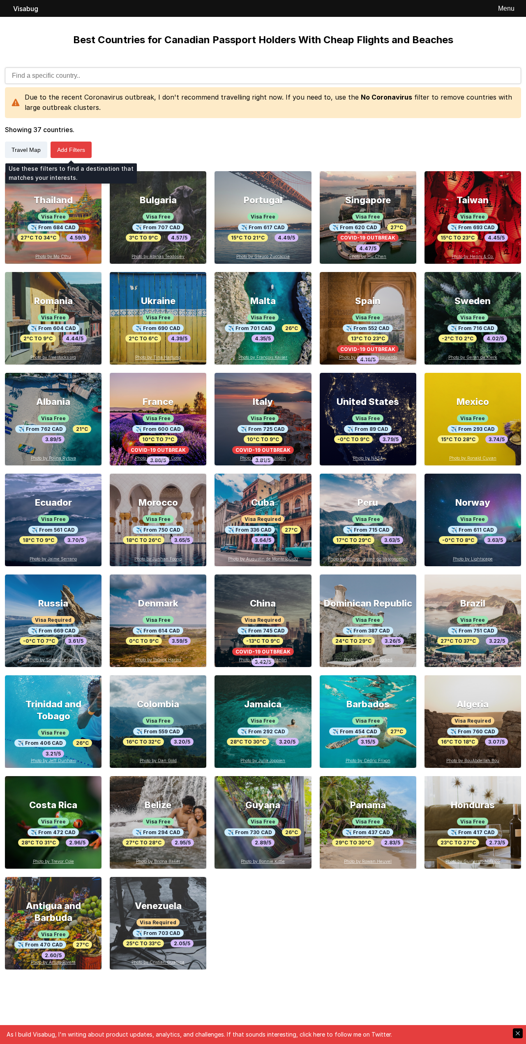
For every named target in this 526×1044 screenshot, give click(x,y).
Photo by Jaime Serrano (53, 558)
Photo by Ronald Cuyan (472, 458)
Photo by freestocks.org (53, 357)
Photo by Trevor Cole (53, 861)
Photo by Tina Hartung (158, 357)
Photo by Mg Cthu (53, 256)
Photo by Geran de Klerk (472, 357)
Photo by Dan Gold (158, 760)
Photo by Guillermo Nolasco (472, 861)
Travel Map (26, 149)
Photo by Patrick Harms (158, 659)
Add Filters (71, 149)
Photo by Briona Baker (158, 861)
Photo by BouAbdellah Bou (472, 760)
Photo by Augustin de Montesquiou (263, 558)
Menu (506, 8)
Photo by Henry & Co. (473, 256)
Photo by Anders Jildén (263, 458)
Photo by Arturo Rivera (53, 962)
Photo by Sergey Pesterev (53, 659)
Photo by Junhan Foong (158, 558)
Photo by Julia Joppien (262, 760)
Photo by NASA (368, 458)
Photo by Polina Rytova (53, 458)
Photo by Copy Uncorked (368, 659)
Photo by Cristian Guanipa (158, 962)
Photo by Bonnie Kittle (263, 861)
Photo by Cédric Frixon (368, 760)
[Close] (518, 1033)
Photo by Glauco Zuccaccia (263, 256)
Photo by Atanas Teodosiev (158, 256)
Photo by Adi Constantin (263, 659)
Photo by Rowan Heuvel (368, 861)
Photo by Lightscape (473, 558)
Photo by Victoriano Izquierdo (368, 357)
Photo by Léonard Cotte (158, 458)
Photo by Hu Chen (367, 256)
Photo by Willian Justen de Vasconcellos (368, 558)
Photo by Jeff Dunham (53, 760)
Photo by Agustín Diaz (472, 659)
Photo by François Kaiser (262, 357)
